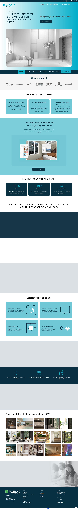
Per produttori (59, 493)
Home (40, 4)
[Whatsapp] (76, 1)
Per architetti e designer (61, 492)
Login (61, 0)
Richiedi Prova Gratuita (66, 71)
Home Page (25, 492)
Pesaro (7, 497)
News (24, 497)
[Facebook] (71, 1)
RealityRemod (63, 4)
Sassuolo (10, 497)
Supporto (24, 496)
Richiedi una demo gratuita (39, 169)
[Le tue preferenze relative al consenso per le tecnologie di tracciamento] (76, 508)
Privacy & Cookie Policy (10, 501)
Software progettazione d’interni (28, 495)
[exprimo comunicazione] (62, 502)
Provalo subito (14, 287)
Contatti (64, 0)
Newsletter (25, 498)
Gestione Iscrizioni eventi (27, 502)
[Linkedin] (73, 1)
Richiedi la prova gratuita (46, 21)
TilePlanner (49, 4)
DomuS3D (44, 4)
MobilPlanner (56, 4)
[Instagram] (74, 1)
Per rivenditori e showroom (61, 495)
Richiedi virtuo (54, 360)
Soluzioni (68, 4)
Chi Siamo (24, 493)
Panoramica (21, 71)
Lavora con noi (25, 500)
